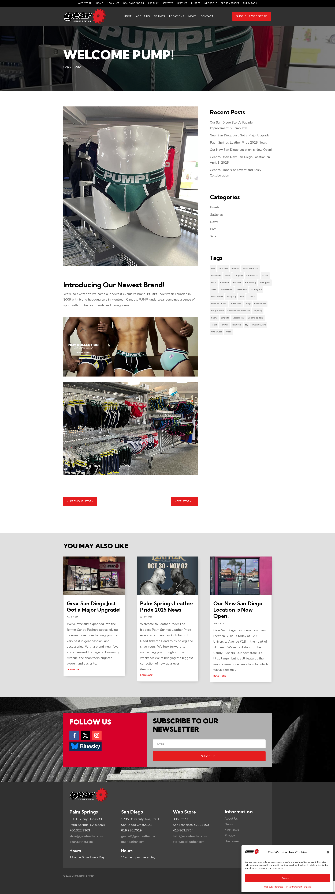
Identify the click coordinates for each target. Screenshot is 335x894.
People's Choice (218, 303)
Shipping (258, 310)
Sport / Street (230, 3)
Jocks (213, 289)
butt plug (238, 275)
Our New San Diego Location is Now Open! (241, 150)
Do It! (213, 282)
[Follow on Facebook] (74, 735)
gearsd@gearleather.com (139, 836)
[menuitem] (128, 16)
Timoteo (224, 324)
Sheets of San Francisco (238, 310)
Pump (248, 303)
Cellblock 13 (252, 275)
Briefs (227, 275)
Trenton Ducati (259, 324)
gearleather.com (81, 842)
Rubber (196, 3)
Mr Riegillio (256, 289)
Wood (229, 331)
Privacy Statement (293, 886)
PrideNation (235, 303)
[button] (328, 852)
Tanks (214, 324)
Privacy (230, 835)
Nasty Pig (231, 296)
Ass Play (153, 3)
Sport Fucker (238, 317)
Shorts (214, 317)
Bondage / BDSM (133, 3)
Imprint (307, 886)
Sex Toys (167, 3)
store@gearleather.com (86, 836)
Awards (235, 268)
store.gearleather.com (188, 842)
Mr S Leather (217, 296)
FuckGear (224, 282)
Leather (182, 3)
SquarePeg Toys (255, 317)
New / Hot (113, 3)
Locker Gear (241, 289)
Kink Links (232, 830)
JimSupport (265, 282)
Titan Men (236, 324)
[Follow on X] (85, 735)
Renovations (260, 303)
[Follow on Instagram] (97, 735)
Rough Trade (217, 310)
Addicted (223, 268)
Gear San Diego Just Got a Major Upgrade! (240, 135)
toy (246, 324)
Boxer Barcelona (250, 268)
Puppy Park (250, 3)
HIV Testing (250, 282)
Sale (213, 236)
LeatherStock (226, 289)
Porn (213, 229)
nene (242, 296)
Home (99, 3)
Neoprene (210, 3)
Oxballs (251, 296)
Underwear (216, 331)
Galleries (216, 215)
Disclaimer (232, 841)
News (214, 222)
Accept (287, 878)
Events (215, 207)
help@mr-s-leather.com (190, 836)
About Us (231, 818)
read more (73, 669)
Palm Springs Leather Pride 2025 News (238, 142)
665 (213, 268)
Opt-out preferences (273, 886)
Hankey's (237, 282)
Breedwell (216, 275)
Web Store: (85, 3)
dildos (265, 275)
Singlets (225, 317)
